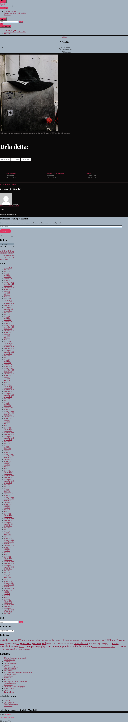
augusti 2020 (8, 397)
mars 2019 (7, 427)
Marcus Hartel (8, 676)
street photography (34, 646)
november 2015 (9, 499)
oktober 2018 (8, 436)
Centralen (58, 640)
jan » (6, 259)
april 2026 (7, 275)
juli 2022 (7, 355)
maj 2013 (7, 552)
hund (52, 643)
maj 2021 (7, 381)
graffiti (48, 643)
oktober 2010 (8, 608)
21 (7, 255)
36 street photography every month (15, 658)
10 (13, 251)
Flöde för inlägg (9, 702)
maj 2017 (7, 467)
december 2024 (9, 304)
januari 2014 (8, 538)
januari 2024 (8, 323)
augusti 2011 (8, 590)
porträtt (109, 643)
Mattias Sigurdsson (10, 683)
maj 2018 (7, 445)
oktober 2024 (8, 307)
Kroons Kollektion (10, 674)
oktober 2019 (8, 415)
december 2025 (9, 282)
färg (18, 643)
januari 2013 (8, 560)
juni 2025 (7, 293)
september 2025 (9, 287)
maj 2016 (7, 488)
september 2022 (9, 352)
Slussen (115, 643)
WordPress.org (8, 706)
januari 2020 (8, 409)
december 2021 (9, 368)
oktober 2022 (8, 350)
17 (13, 253)
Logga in (7, 700)
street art (21, 647)
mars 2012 (7, 578)
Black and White (17, 640)
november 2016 (9, 477)
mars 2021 (7, 384)
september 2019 (9, 416)
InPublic (6, 665)
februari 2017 (8, 472)
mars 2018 (7, 449)
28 (7, 257)
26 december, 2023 (67, 50)
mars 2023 (7, 341)
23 (11, 255)
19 (3, 255)
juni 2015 (7, 508)
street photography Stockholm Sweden (101, 647)
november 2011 (9, 585)
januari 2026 (8, 280)
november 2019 (9, 413)
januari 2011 (8, 603)
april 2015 (7, 511)
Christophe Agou (9, 660)
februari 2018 (8, 450)
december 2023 (9, 325)
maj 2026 (7, 273)
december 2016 (9, 475)
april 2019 (7, 425)
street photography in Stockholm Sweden (69, 646)
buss (43, 640)
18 (1, 255)
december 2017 (9, 454)
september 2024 (9, 309)
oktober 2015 (8, 501)
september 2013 (9, 545)
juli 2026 (7, 270)
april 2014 (7, 533)
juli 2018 (7, 441)
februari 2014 (8, 536)
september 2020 (9, 395)
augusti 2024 (8, 311)
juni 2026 (7, 271)
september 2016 (9, 481)
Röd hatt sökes (11, 173)
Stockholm (64, 37)
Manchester (70, 643)
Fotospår (3, 4)
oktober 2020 (8, 393)
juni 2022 (7, 357)
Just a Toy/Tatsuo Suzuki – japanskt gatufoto (18, 672)
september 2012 (9, 567)
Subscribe (5, 231)
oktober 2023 (8, 329)
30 (11, 257)
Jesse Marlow (8, 670)
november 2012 (9, 563)
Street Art (7, 690)
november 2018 (9, 434)
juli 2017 (7, 463)
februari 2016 (8, 493)
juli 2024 (7, 312)
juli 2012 (7, 570)
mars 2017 (7, 470)
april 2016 (7, 490)
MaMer (68, 47)
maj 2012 (7, 574)
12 (3, 253)
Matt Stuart (7, 679)
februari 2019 (8, 429)
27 (5, 257)
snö (119, 643)
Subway (113, 647)
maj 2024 (7, 316)
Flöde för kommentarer (11, 704)
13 (5, 253)
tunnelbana (13, 649)
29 (9, 257)
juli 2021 (7, 377)
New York (7, 15)
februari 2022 (8, 364)
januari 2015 (8, 517)
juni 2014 (7, 529)
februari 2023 (8, 343)
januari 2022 (8, 366)
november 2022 (9, 348)
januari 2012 (8, 581)
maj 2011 (7, 595)
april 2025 (7, 296)
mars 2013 (7, 556)
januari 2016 (8, 495)
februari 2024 (8, 321)
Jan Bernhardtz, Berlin (11, 667)
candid (51, 640)
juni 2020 (7, 400)
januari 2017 (8, 474)
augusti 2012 (8, 569)
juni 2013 (7, 551)
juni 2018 (7, 443)
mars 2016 (7, 492)
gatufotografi (39, 643)
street (15, 646)
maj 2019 (7, 424)
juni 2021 (7, 379)
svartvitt (121, 646)
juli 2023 (7, 334)
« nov (2, 259)
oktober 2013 (8, 544)
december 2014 (9, 518)
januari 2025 (8, 302)
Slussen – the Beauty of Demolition (15, 13)
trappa (7, 649)
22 (9, 255)
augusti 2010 (8, 612)
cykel (67, 640)
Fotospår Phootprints (10, 663)
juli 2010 (7, 613)
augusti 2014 (8, 526)
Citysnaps (7, 661)
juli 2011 (7, 592)
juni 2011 (7, 594)
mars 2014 (7, 535)
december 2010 (9, 604)
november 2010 (9, 606)
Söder (2, 649)
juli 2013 (7, 549)
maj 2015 (7, 509)
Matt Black (7, 678)
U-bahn (20, 649)
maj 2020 (7, 402)
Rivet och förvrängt (10, 11)
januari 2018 (8, 452)
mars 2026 (7, 277)
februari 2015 (8, 515)
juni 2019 (7, 422)
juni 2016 (7, 486)
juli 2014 (7, 527)
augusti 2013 (8, 547)
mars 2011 (7, 599)
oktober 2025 (8, 286)
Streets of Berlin (9, 692)
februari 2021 (8, 386)
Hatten (89, 173)
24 (13, 255)
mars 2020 (7, 406)
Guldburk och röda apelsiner (56, 173)
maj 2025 (7, 295)
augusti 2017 (8, 461)
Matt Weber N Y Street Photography (15, 681)
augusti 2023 (8, 332)
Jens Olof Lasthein (10, 669)
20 (5, 255)
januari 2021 (8, 388)
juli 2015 (7, 506)
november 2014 (9, 520)
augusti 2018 (8, 440)
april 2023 (7, 339)
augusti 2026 (8, 268)
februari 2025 (8, 300)
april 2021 (7, 382)
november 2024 (9, 305)
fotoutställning (84, 640)
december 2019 (9, 411)
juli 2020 (7, 398)
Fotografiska (76, 640)
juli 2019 (7, 420)
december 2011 (9, 583)
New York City (94, 644)
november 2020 (9, 391)
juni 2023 (7, 336)
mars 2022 (7, 363)
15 (9, 253)
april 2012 (7, 576)
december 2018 (9, 432)
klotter (65, 643)
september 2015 (9, 502)
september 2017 (9, 459)
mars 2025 (7, 298)
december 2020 (9, 389)
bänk (46, 640)
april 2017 (7, 468)
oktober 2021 (8, 372)
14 (7, 253)
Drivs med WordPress (7, 718)
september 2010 (9, 610)
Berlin (5, 640)
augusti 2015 (8, 504)
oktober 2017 (8, 458)
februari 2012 (8, 579)
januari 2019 (8, 431)
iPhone (60, 644)
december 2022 (9, 347)
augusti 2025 (8, 289)
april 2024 (7, 318)
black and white (33, 640)
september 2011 (9, 588)
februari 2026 (8, 278)
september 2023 (9, 330)
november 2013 (9, 542)
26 (3, 257)
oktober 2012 (8, 565)
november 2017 (9, 456)
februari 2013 (8, 558)
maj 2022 (7, 359)
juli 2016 (7, 484)
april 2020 (7, 404)
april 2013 (7, 554)
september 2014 (9, 524)
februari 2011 (8, 601)
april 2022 (7, 361)
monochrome (81, 643)
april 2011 (7, 597)
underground (27, 649)
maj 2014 (7, 531)
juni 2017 (7, 465)
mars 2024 (7, 320)
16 (11, 253)
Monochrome (8, 685)
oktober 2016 (8, 479)
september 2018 (9, 438)
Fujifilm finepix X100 (96, 640)
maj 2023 (7, 338)
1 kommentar (67, 52)
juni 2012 (7, 572)
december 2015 (9, 497)
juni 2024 (7, 314)
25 (1, 257)
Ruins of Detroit (9, 688)
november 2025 (9, 284)
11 (1, 253)
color (63, 640)
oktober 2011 (8, 586)
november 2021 (9, 370)
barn (1, 640)
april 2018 (7, 447)
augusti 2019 (8, 418)
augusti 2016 (8, 483)
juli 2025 (7, 291)
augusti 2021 (8, 375)
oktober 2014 (8, 522)
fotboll (71, 640)
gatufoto (26, 643)
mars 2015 (7, 513)
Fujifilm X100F (10, 644)
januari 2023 (8, 345)
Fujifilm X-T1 (112, 640)
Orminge (104, 644)
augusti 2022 (8, 354)
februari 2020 (8, 407)
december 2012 (9, 561)
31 (13, 257)
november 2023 (9, 327)
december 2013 (9, 540)
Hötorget (56, 643)
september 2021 (9, 373)
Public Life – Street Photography (14, 686)
